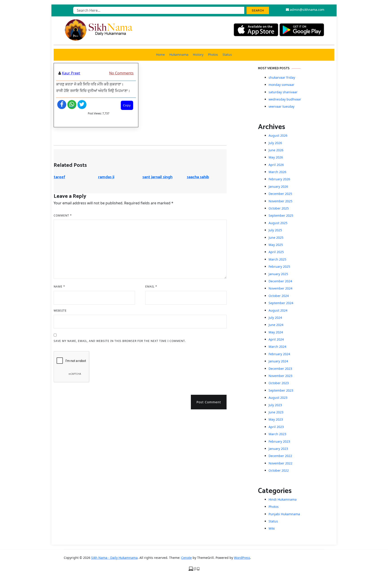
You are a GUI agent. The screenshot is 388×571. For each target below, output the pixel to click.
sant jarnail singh (157, 177)
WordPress (242, 557)
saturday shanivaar (283, 92)
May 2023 (276, 419)
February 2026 (279, 179)
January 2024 (278, 361)
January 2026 (278, 186)
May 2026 (276, 157)
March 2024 (277, 346)
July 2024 (275, 317)
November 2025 (280, 201)
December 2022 (280, 456)
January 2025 (278, 274)
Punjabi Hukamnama (284, 514)
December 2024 (280, 281)
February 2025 (279, 266)
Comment (63, 215)
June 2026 (276, 150)
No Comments (121, 73)
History (198, 54)
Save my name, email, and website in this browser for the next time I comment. (120, 341)
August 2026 (278, 135)
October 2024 (279, 296)
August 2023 (278, 397)
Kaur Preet (71, 73)
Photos (213, 54)
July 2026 (275, 143)
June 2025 (276, 237)
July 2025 (275, 230)
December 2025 (280, 194)
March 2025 (277, 259)
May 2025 (276, 245)
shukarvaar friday (282, 77)
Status (227, 54)
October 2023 (279, 383)
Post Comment (208, 402)
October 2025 (279, 208)
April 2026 (276, 165)
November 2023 (280, 376)
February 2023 (279, 441)
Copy (127, 105)
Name (59, 286)
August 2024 (278, 310)
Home (160, 54)
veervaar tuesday (281, 106)
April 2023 (276, 427)
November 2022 (280, 463)
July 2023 (275, 405)
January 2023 (278, 448)
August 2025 (278, 223)
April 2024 (276, 339)
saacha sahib (198, 177)
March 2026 (277, 172)
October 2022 (279, 470)
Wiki (272, 528)
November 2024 (280, 288)
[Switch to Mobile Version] (194, 568)
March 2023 (277, 434)
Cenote (186, 557)
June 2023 (276, 412)
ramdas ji (106, 177)
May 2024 (276, 332)
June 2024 (276, 325)
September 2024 (281, 303)
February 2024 (279, 354)
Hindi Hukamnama (283, 499)
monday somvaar (281, 85)
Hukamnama (178, 54)
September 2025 (281, 215)
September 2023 (281, 390)
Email (151, 286)
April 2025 (276, 252)
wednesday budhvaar (285, 99)
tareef (59, 177)
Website (60, 310)
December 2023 (280, 368)
